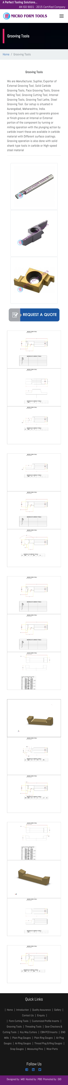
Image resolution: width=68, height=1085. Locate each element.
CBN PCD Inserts (48, 1032)
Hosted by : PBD (34, 1079)
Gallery (58, 1009)
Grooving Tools (14, 1026)
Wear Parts (52, 1049)
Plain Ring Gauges (43, 1037)
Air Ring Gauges (23, 1043)
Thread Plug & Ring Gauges (48, 1043)
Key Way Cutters (28, 1032)
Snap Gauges (17, 1049)
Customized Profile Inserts (45, 1021)
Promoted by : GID (52, 1079)
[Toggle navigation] (61, 16)
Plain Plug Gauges (21, 1037)
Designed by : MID (16, 1079)
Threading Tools (33, 1026)
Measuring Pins (35, 1049)
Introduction (22, 1009)
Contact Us (28, 1015)
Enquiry (41, 1015)
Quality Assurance (41, 1009)
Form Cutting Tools (18, 1021)
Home (6, 54)
